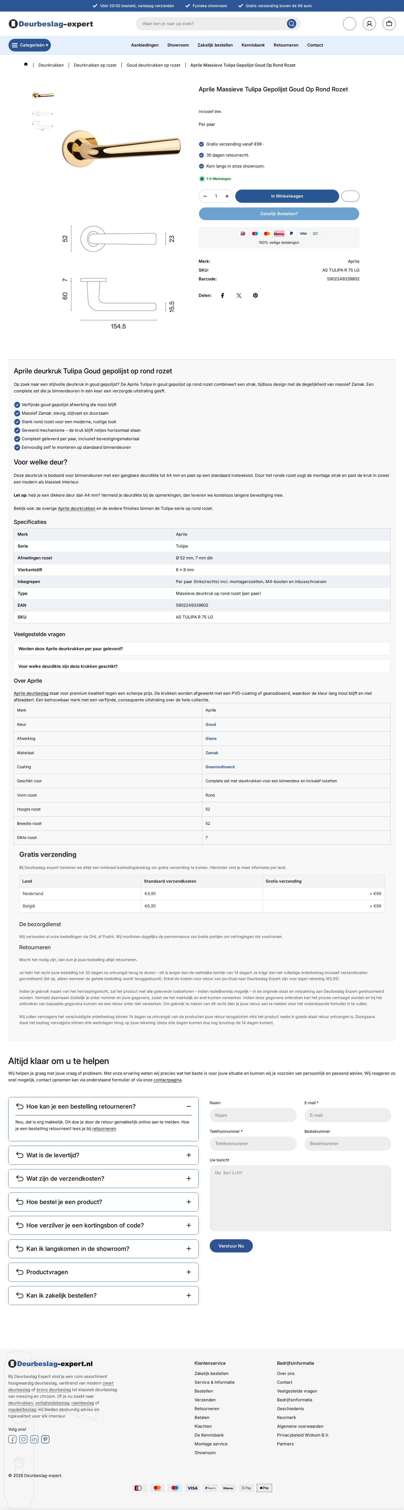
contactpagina (167, 1079)
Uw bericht (219, 1160)
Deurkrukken (51, 65)
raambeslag (82, 1402)
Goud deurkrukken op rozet (153, 65)
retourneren (104, 1128)
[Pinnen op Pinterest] (255, 295)
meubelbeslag (22, 1409)
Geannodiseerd (220, 766)
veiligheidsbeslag (52, 1402)
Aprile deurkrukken (76, 508)
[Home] (25, 64)
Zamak (212, 752)
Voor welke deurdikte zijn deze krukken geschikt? (68, 666)
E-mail (312, 1102)
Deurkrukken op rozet (95, 65)
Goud (211, 724)
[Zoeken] (291, 23)
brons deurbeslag (54, 1389)
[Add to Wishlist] (350, 196)
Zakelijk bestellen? (279, 213)
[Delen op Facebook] (222, 295)
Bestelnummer (317, 1131)
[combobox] (218, 23)
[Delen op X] (239, 295)
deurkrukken (20, 1402)
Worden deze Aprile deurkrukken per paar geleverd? (70, 648)
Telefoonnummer (226, 1131)
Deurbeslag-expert (42, 1475)
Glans (211, 738)
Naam (215, 1102)
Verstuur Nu (231, 1246)
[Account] (369, 23)
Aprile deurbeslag (31, 693)
